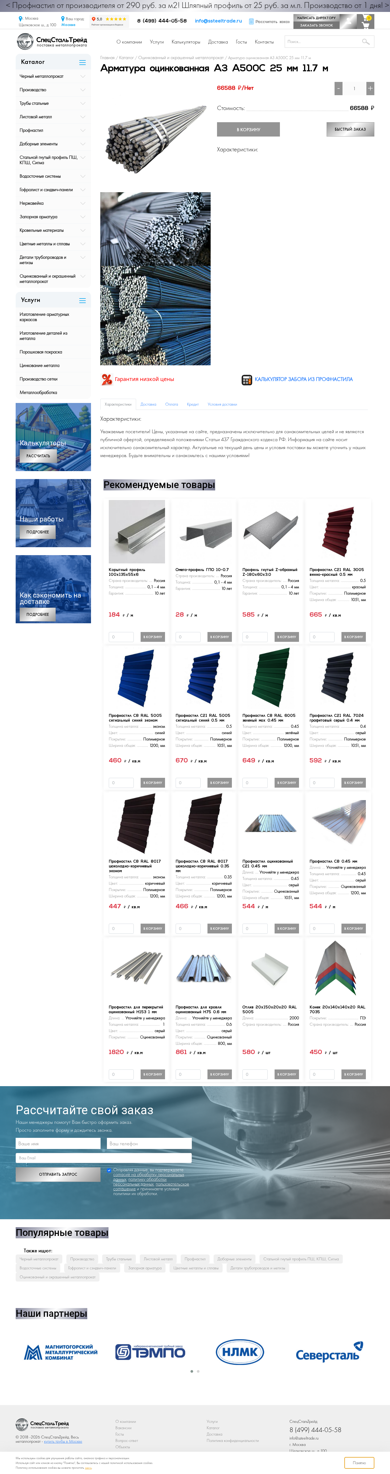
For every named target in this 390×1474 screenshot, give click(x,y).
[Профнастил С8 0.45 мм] (338, 823)
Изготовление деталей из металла (43, 335)
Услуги (157, 41)
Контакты (264, 41)
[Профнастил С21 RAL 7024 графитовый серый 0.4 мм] (338, 677)
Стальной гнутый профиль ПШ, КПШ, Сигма (49, 159)
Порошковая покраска (41, 352)
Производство (33, 89)
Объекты (122, 1447)
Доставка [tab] (148, 404)
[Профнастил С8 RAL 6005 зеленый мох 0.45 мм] (270, 677)
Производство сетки (39, 379)
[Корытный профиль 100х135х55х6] (137, 531)
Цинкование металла (39, 365)
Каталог (213, 1428)
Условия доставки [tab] (222, 404)
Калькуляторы (186, 41)
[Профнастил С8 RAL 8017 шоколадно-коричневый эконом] (137, 823)
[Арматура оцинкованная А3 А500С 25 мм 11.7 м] (155, 136)
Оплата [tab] (171, 404)
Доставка (218, 41)
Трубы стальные (34, 103)
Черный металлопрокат (41, 76)
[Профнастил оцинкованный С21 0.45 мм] (270, 823)
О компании (129, 41)
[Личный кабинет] (348, 21)
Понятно (359, 1463)
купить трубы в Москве (63, 1441)
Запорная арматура (38, 216)
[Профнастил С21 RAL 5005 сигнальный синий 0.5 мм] (204, 677)
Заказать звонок (316, 25)
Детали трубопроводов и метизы (43, 259)
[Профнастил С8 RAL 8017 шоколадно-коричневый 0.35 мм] (204, 823)
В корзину (248, 129)
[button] (192, 1371)
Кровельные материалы (42, 230)
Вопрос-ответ (126, 1440)
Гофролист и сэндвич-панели (46, 189)
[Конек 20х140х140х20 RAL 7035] (338, 968)
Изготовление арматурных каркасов (44, 316)
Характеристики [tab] (118, 404)
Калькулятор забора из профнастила (303, 379)
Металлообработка (38, 392)
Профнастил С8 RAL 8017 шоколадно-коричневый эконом (135, 866)
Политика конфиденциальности (233, 1440)
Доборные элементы (39, 144)
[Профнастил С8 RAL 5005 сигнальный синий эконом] (137, 677)
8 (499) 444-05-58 (162, 21)
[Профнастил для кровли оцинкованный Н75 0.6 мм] (204, 968)
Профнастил (31, 130)
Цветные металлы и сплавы (45, 243)
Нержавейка (32, 203)
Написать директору (316, 17)
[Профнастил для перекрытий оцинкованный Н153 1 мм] (137, 968)
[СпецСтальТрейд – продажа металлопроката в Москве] (52, 41)
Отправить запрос (58, 1174)
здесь (88, 1468)
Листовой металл (36, 116)
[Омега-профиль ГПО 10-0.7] (204, 531)
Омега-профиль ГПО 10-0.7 (202, 570)
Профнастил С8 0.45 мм (333, 862)
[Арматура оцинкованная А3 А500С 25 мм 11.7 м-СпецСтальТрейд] (42, 1426)
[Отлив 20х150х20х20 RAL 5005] (270, 968)
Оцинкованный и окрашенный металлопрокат (48, 278)
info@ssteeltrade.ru (218, 21)
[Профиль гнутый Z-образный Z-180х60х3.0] (270, 531)
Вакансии (123, 1428)
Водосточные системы (40, 176)
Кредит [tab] (193, 404)
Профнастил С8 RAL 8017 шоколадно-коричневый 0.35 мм (202, 866)
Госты (241, 41)
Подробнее (38, 532)
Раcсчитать (38, 456)
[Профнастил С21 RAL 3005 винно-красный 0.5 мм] (338, 531)
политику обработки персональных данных (140, 1181)
